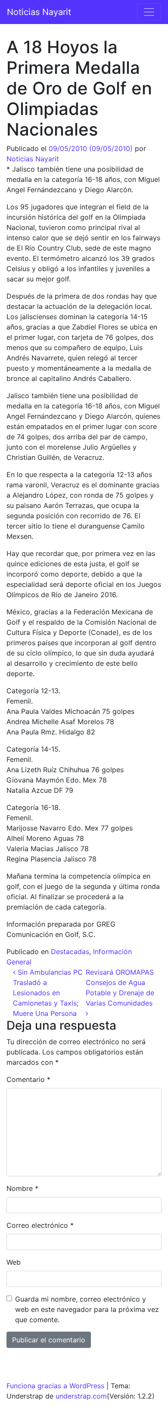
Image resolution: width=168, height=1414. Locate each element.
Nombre (22, 1188)
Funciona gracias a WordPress (55, 1385)
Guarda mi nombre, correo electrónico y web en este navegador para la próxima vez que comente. (87, 1309)
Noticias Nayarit (39, 12)
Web (13, 1262)
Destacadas (70, 951)
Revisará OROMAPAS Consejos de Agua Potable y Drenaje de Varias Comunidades (120, 987)
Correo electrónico (40, 1225)
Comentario (28, 1079)
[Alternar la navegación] (149, 12)
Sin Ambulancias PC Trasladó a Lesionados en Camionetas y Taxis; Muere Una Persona (48, 993)
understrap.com (81, 1396)
